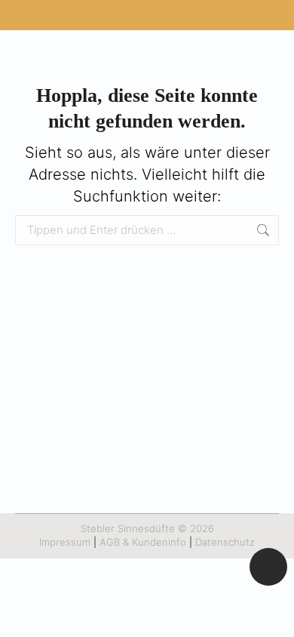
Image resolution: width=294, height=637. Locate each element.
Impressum (64, 542)
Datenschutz (225, 542)
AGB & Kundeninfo (143, 542)
